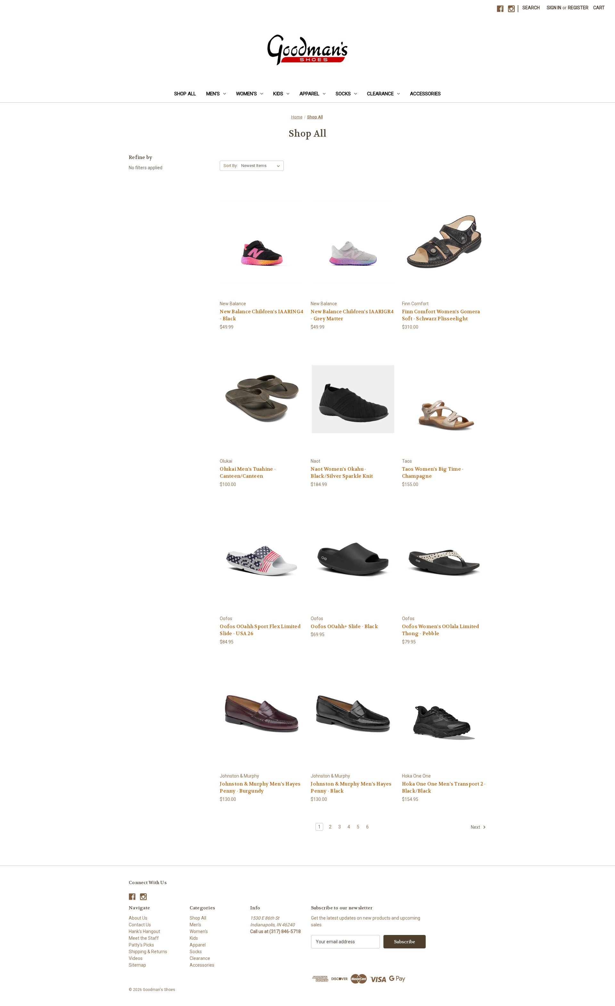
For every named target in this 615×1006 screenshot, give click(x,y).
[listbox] (261, 166)
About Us (138, 918)
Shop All (185, 94)
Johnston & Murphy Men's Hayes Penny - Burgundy (260, 787)
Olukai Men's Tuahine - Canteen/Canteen (248, 473)
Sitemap (137, 965)
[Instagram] (511, 8)
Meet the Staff (144, 938)
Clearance (380, 94)
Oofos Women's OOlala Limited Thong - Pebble (440, 630)
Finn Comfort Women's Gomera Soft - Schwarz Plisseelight (441, 315)
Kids (278, 94)
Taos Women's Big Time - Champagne (433, 473)
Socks (343, 94)
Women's (246, 94)
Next (476, 827)
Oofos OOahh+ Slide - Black (344, 626)
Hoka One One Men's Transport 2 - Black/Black (444, 787)
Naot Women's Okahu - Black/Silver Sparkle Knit (342, 473)
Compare (260, 241)
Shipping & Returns (148, 951)
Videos (136, 958)
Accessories (425, 94)
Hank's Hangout (144, 931)
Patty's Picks (141, 944)
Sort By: (231, 165)
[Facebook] (500, 8)
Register (578, 7)
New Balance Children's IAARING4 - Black (261, 315)
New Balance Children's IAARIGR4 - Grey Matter (352, 315)
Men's (213, 94)
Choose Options (262, 253)
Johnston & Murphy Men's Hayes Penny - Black (351, 787)
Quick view (257, 230)
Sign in (554, 7)
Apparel (309, 94)
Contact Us (140, 924)
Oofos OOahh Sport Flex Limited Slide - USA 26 (260, 630)
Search (531, 7)
